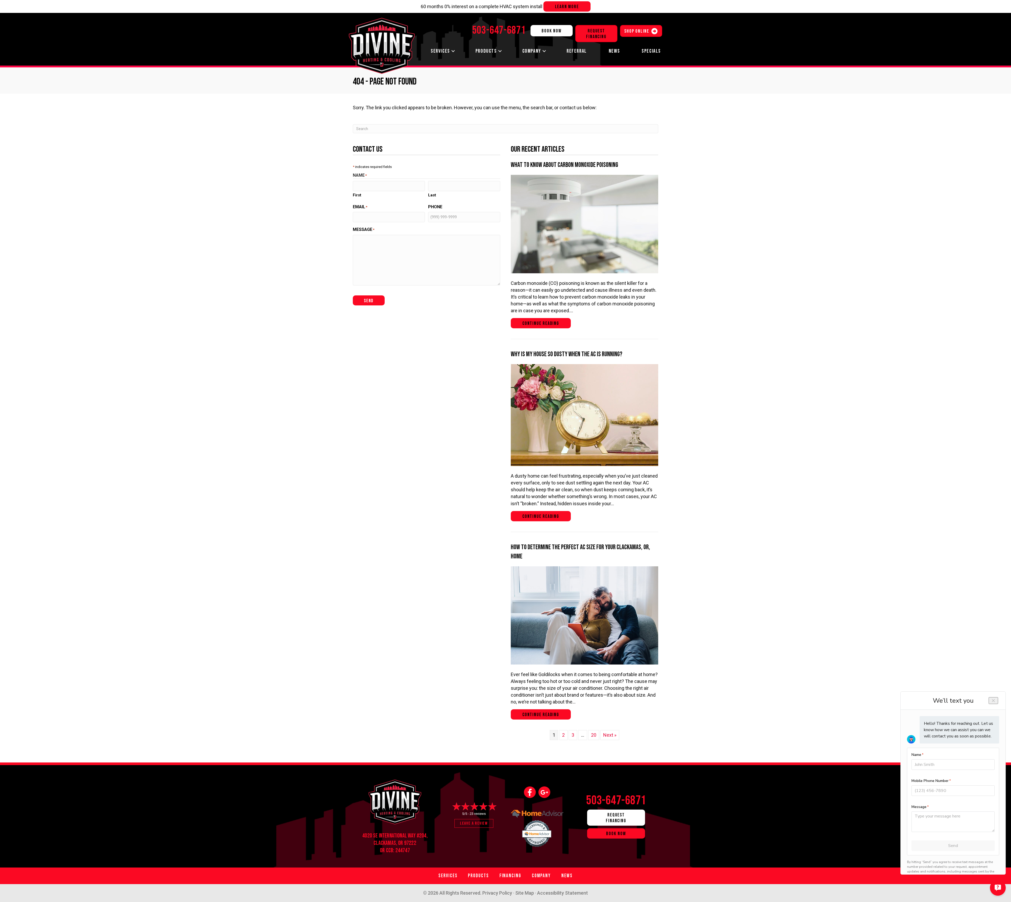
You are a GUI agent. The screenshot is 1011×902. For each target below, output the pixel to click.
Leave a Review (474, 823)
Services (440, 51)
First (357, 195)
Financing (510, 876)
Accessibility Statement (562, 893)
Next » (609, 735)
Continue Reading (546, 323)
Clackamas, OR (388, 843)
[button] (453, 51)
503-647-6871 (616, 800)
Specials (651, 51)
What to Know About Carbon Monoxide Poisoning (564, 165)
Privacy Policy (497, 893)
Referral (577, 51)
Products (486, 51)
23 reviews (478, 814)
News (614, 51)
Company (531, 51)
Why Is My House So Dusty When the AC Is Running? (566, 354)
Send (369, 301)
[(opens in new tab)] (537, 832)
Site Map (524, 893)
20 (593, 735)
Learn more (567, 6)
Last (432, 195)
